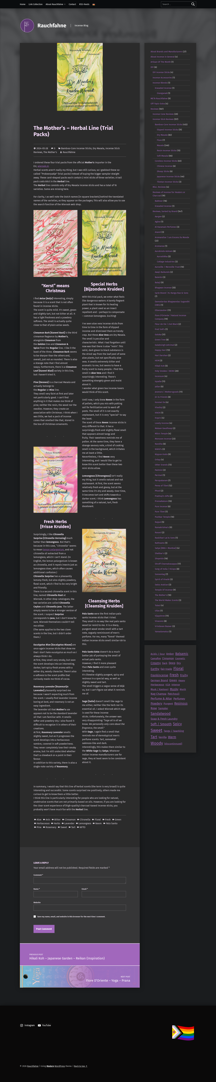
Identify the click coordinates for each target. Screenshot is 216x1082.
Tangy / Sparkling (174, 731)
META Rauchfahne (159, 98)
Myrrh (183, 689)
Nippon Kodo (161, 454)
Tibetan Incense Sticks (167, 181)
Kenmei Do (160, 402)
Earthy (155, 669)
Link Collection (35, 4)
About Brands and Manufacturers (166, 51)
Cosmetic (180, 658)
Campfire (156, 658)
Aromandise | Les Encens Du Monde (172, 237)
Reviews (154, 109)
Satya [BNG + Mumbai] (165, 548)
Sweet (64, 827)
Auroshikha (162, 256)
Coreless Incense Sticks (166, 161)
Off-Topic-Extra (158, 103)
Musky (174, 689)
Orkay (157, 459)
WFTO (82, 827)
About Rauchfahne (54, 4)
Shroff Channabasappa (166, 563)
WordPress (60, 1066)
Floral (98, 819)
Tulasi (157, 605)
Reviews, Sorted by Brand (165, 211)
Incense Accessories (162, 77)
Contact (72, 4)
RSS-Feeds (84, 4)
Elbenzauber (161, 310)
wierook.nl (43, 166)
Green (118, 819)
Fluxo (159, 140)
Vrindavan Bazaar (163, 626)
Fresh (108, 819)
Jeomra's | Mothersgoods (167, 392)
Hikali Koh (160, 365)
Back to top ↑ (80, 1066)
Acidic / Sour (158, 654)
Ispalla (158, 381)
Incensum (159, 376)
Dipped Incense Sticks (167, 129)
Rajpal (158, 522)
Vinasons (159, 621)
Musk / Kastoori (160, 689)
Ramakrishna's (162, 527)
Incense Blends (160, 82)
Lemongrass (85, 823)
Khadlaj (158, 407)
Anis (48, 819)
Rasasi (158, 532)
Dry (179, 663)
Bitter (57, 819)
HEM (157, 360)
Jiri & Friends (161, 397)
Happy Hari (160, 350)
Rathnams (159, 543)
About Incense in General (162, 56)
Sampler (163, 708)
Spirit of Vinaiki (162, 579)
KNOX (157, 412)
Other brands (161, 464)
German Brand (159, 680)
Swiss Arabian (161, 584)
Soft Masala (162, 155)
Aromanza (159, 246)
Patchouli (173, 693)
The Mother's (50, 152)
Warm (172, 737)
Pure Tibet (160, 511)
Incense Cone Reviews (163, 114)
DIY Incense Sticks (161, 72)
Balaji (157, 282)
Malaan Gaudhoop (163, 428)
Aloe (39, 819)
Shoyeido (159, 558)
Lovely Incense (162, 423)
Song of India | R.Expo (165, 569)
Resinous (180, 703)
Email (85, 889)
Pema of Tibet (161, 485)
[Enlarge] (73, 214)
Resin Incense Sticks (166, 150)
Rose (154, 708)
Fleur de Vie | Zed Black (166, 324)
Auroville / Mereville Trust (167, 267)
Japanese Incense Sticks (168, 176)
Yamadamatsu (161, 631)
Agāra (157, 221)
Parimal (158, 475)
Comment (38, 875)
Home (22, 4)
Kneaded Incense (163, 88)
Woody (157, 743)
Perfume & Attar (161, 698)
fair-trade (166, 669)
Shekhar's (159, 553)
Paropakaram (161, 480)
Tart (73, 827)
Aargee (158, 216)
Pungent (168, 703)
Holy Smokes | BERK (164, 371)
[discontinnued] (173, 743)
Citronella (85, 819)
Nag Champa (158, 693)
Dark (164, 663)
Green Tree (160, 339)
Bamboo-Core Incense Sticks (76, 148)
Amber (170, 653)
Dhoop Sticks (163, 171)
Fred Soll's (160, 329)
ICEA (167, 684)
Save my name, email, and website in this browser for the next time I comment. (71, 916)
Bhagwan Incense (163, 287)
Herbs (57, 823)
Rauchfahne (51, 25)
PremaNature (161, 501)
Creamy (156, 663)
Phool (157, 490)
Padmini (159, 470)
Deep (172, 663)
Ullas (157, 610)
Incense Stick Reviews (163, 119)
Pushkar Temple (162, 517)
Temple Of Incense (164, 589)
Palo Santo (111, 823)
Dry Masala (98, 148)
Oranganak (162, 93)
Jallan (157, 386)
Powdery (156, 703)
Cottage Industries (166, 261)
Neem (98, 823)
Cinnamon (70, 819)
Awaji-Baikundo (162, 272)
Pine (39, 827)
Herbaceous (43, 823)
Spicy (177, 724)
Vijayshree (160, 615)
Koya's (158, 418)
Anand (158, 232)
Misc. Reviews (159, 187)
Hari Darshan (161, 355)
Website (37, 902)
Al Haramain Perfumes (165, 227)
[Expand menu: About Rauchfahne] (65, 4)
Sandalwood (161, 713)
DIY (152, 67)
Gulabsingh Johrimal (164, 345)
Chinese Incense (164, 166)
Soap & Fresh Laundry (164, 718)
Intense (175, 684)
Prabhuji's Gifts (162, 496)
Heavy (181, 680)
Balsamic (181, 654)
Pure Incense (161, 506)
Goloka (158, 334)
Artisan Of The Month (161, 62)
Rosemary (51, 827)
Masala (160, 145)
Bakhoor (159, 201)
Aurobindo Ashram (164, 251)
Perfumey (179, 698)
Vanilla (163, 737)
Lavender (69, 823)
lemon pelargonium (53, 549)
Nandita (159, 444)
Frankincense (159, 675)
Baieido (158, 277)
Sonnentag (160, 574)
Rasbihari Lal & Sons (165, 537)
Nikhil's (158, 449)
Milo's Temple (161, 433)
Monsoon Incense (163, 438)
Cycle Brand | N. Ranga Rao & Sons (171, 293)
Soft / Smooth (161, 724)
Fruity (184, 675)
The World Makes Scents (166, 600)
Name (37, 889)
